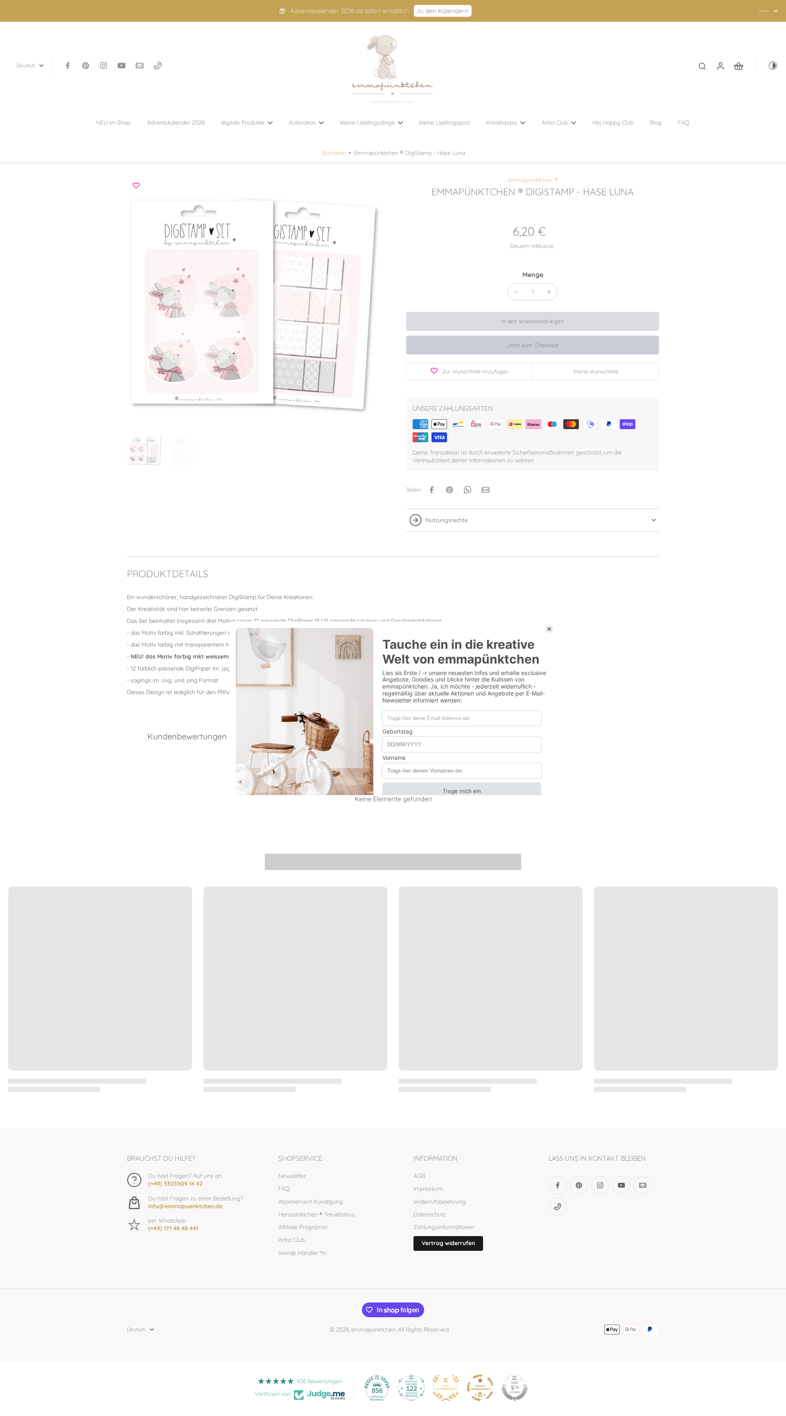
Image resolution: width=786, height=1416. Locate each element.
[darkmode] (767, 65)
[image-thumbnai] (144, 450)
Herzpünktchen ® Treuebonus (316, 1214)
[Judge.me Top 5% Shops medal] (514, 1388)
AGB (419, 1176)
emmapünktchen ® (532, 180)
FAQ (284, 1188)
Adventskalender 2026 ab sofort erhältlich (349, 11)
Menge (532, 274)
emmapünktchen (373, 1329)
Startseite (333, 153)
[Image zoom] (253, 303)
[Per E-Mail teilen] (486, 490)
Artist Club (291, 1239)
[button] (532, 321)
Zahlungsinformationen (443, 1227)
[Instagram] (104, 66)
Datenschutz (429, 1214)
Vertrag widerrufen (448, 1243)
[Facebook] (68, 66)
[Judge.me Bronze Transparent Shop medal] (480, 1388)
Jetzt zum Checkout (532, 345)
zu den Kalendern (442, 11)
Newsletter (292, 1176)
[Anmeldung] (720, 65)
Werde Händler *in (302, 1253)
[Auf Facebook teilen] (431, 490)
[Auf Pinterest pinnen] (449, 490)
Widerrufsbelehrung (439, 1201)
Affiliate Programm (303, 1227)
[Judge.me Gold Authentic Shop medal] (446, 1388)
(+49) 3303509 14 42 (175, 1183)
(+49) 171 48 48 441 (173, 1228)
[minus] (516, 292)
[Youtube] (122, 66)
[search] (702, 65)
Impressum (428, 1188)
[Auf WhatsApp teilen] (467, 490)
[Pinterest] (86, 66)
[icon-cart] (738, 65)
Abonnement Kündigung (310, 1201)
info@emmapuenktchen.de (185, 1206)
